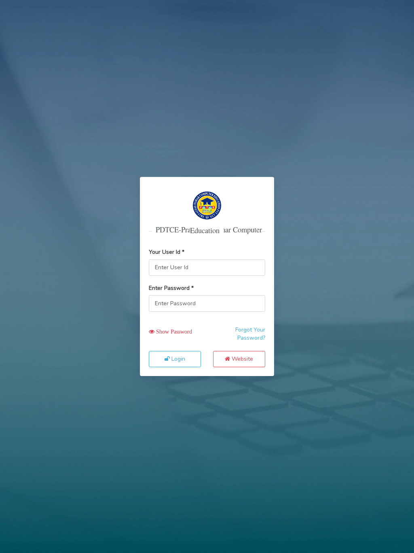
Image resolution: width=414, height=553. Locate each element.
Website (241, 359)
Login (177, 359)
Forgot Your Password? (250, 334)
